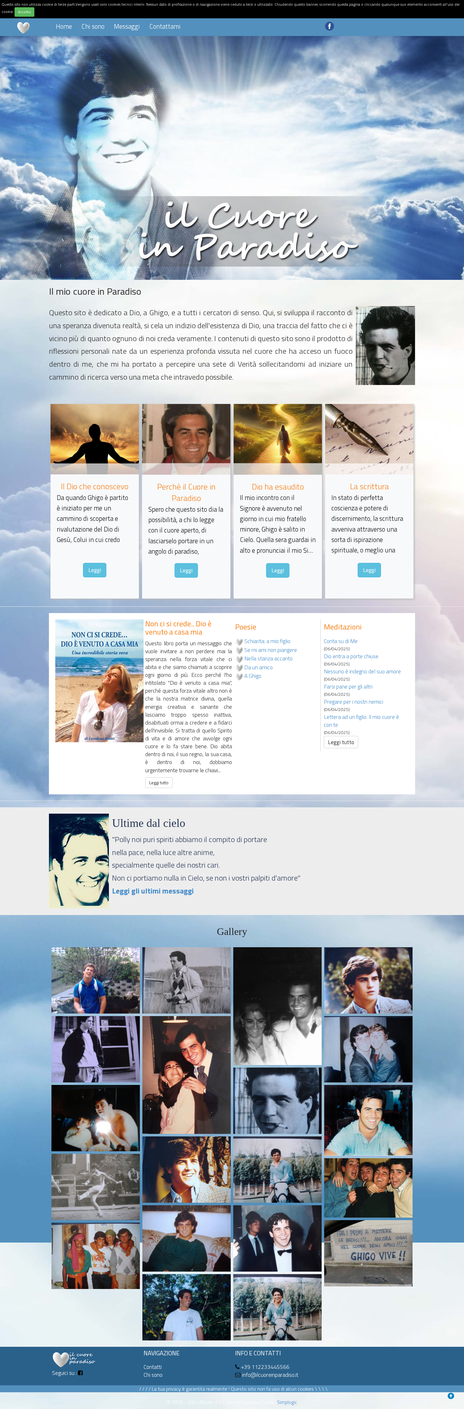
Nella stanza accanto (268, 658)
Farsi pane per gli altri (348, 686)
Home (64, 26)
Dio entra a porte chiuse (351, 656)
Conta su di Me (341, 641)
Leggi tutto (159, 782)
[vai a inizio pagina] (453, 1398)
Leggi (94, 570)
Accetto (24, 12)
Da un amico (258, 667)
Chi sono (92, 26)
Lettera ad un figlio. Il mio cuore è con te (361, 721)
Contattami (165, 26)
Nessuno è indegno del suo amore (362, 671)
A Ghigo (252, 675)
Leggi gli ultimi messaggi (153, 890)
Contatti (153, 1367)
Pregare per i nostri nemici (353, 701)
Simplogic (287, 1402)
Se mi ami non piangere (270, 650)
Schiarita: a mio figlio (267, 641)
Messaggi (127, 26)
